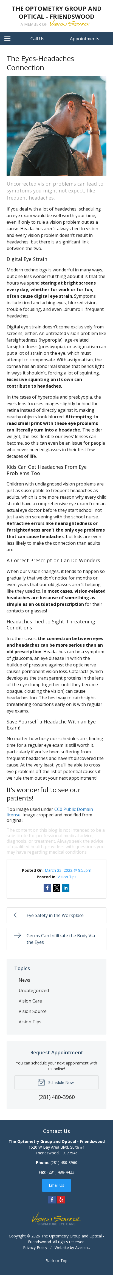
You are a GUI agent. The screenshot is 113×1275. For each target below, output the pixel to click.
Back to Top (56, 1260)
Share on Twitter (56, 888)
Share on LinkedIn (65, 888)
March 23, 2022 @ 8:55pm (68, 870)
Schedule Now (60, 1082)
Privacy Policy (35, 1247)
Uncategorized (34, 990)
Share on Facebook (47, 888)
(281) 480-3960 (63, 1162)
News (24, 980)
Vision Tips (67, 876)
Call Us (37, 39)
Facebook (52, 1199)
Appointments (84, 39)
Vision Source (33, 1011)
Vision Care (30, 1001)
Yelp (61, 1199)
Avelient (82, 1247)
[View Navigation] (9, 38)
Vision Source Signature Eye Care (56, 1218)
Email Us (56, 1185)
